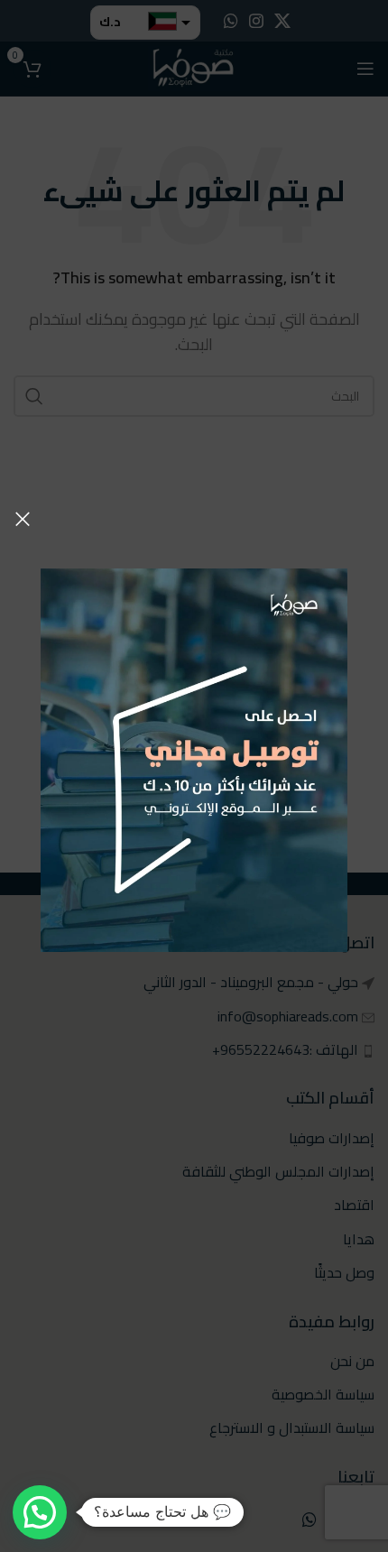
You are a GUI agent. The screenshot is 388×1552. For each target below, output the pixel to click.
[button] (40, 1512)
